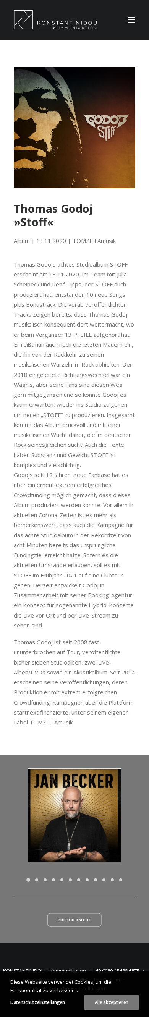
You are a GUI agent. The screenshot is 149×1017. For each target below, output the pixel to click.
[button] (131, 20)
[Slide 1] (28, 880)
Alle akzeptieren (111, 1002)
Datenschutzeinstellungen (37, 1002)
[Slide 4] (53, 880)
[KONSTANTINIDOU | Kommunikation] (55, 19)
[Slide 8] (87, 880)
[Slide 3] (45, 880)
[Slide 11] (112, 880)
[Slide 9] (95, 880)
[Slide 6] (70, 880)
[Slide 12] (121, 880)
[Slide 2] (36, 880)
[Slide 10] (104, 880)
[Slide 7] (78, 880)
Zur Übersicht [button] (74, 920)
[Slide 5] (62, 880)
